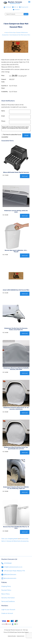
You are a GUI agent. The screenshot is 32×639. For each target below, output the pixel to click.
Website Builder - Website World (16, 636)
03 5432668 (8, 563)
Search (26, 14)
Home (6, 32)
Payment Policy (6, 590)
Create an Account (7, 613)
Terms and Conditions (8, 601)
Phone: (3, 121)
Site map (25, 630)
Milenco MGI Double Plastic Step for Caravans (16, 172)
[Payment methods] (16, 622)
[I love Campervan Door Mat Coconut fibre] (16, 55)
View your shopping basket (9, 538)
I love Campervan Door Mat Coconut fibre (19, 35)
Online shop (12, 32)
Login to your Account (8, 609)
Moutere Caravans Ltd (16, 630)
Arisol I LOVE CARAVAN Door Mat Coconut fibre (16, 290)
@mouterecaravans (10, 578)
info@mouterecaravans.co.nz (13, 567)
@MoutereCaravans (10, 574)
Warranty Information (8, 598)
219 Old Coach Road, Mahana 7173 (14, 571)
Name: (3, 111)
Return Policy (5, 594)
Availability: (4, 91)
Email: (3, 116)
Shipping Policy (6, 586)
